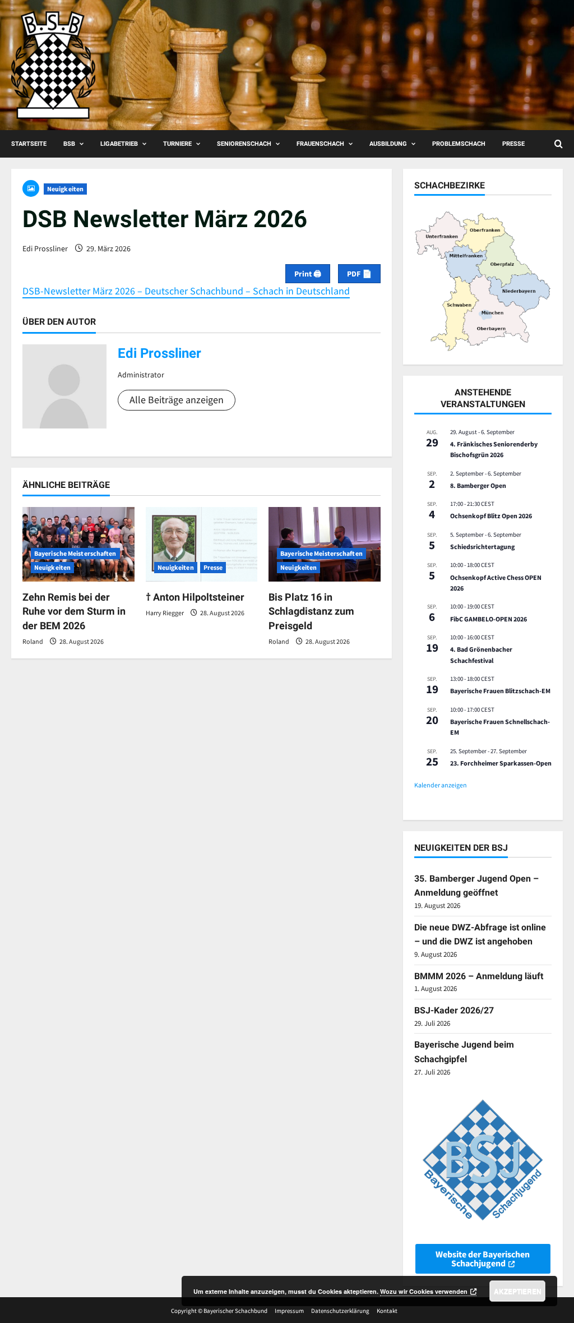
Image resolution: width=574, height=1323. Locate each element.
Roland (32, 641)
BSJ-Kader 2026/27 (454, 1010)
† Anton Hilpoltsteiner (195, 597)
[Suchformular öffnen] (558, 144)
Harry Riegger (165, 613)
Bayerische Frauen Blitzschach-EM (500, 690)
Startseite (29, 143)
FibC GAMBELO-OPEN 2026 (488, 619)
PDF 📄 (359, 274)
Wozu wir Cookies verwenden (423, 1291)
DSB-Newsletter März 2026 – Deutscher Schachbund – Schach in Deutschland (186, 290)
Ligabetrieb (119, 143)
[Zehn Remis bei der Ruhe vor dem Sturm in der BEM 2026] (78, 544)
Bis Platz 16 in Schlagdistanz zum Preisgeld (311, 611)
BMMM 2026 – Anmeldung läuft (478, 976)
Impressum (289, 1311)
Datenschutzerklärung (340, 1311)
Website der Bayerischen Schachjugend (483, 1258)
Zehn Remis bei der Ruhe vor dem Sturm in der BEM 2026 (74, 611)
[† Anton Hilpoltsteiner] (202, 544)
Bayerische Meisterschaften (75, 553)
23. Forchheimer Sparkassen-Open (501, 763)
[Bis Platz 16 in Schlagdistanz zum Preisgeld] (325, 544)
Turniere (177, 143)
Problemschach (458, 143)
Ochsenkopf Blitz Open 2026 (491, 515)
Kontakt (387, 1311)
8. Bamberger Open (478, 485)
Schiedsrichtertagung (482, 546)
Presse (513, 143)
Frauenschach (320, 143)
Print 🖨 (307, 274)
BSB (69, 143)
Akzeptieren (517, 1291)
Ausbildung (388, 143)
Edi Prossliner (45, 248)
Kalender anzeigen (440, 785)
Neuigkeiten (65, 189)
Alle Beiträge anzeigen (176, 399)
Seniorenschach (244, 143)
